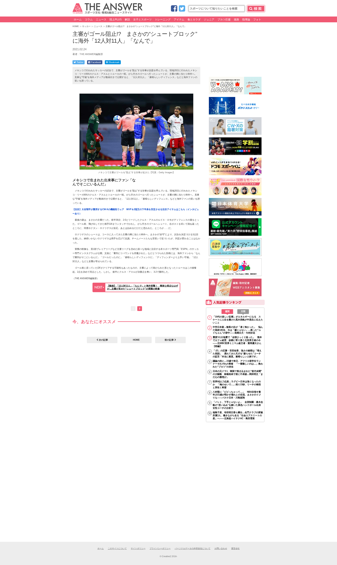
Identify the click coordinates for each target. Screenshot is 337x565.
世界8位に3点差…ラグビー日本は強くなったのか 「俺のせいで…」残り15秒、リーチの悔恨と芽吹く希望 (237, 384)
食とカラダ (194, 19)
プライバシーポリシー (160, 548)
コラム (89, 19)
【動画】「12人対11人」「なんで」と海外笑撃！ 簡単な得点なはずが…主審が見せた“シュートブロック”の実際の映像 (142, 287)
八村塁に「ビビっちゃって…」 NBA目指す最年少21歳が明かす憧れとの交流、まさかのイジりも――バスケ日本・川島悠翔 (237, 395)
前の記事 (169, 340)
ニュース (101, 19)
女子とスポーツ (142, 19)
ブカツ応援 (224, 19)
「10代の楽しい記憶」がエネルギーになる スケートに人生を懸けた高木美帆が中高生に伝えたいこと (238, 319)
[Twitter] (182, 9)
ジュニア (209, 19)
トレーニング (163, 19)
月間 (243, 311)
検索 (256, 8)
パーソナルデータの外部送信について (192, 548)
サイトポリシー (138, 548)
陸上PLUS (116, 19)
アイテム (179, 19)
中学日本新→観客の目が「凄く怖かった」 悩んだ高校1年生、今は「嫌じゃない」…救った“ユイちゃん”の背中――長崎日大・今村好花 (238, 330)
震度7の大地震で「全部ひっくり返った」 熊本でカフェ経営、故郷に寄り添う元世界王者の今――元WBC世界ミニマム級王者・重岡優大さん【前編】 (237, 342)
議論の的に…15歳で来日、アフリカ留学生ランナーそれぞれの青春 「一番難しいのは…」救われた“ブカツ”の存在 (238, 364)
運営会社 (235, 548)
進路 (236, 19)
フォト (257, 19)
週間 (227, 311)
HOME (75, 26)
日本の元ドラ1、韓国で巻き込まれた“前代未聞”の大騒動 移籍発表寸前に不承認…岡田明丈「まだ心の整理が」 (238, 374)
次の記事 (103, 340)
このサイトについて (117, 548)
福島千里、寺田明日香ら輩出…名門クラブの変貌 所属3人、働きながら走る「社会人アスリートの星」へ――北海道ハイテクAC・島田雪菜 (238, 415)
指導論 (246, 19)
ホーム (78, 19)
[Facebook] (174, 9)
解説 (127, 19)
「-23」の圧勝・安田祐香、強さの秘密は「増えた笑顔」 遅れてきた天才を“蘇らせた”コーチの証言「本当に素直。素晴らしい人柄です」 (237, 353)
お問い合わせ (220, 548)
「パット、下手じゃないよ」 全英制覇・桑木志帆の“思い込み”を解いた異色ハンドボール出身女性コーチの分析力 (238, 405)
